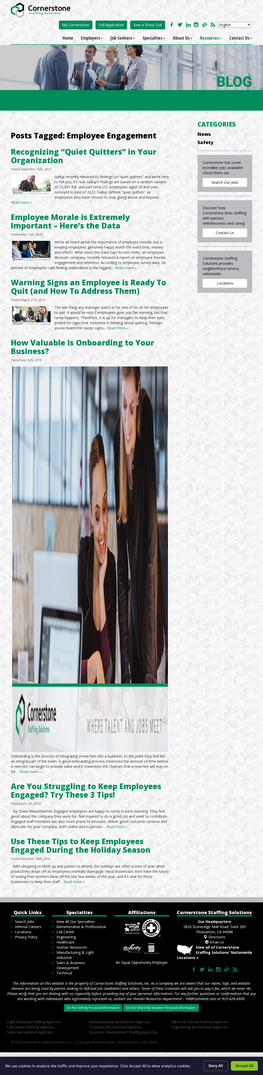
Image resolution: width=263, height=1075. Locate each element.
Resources (209, 38)
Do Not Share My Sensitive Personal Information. (161, 1008)
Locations (225, 283)
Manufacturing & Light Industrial (75, 955)
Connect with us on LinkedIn (188, 25)
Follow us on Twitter (180, 25)
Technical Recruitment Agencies (115, 1027)
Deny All (216, 1065)
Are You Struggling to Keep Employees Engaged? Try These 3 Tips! (86, 790)
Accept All (244, 1065)
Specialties (153, 38)
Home (67, 38)
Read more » (21, 202)
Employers (90, 38)
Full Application (111, 24)
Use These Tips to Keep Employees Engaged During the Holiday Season (81, 845)
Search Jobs (24, 921)
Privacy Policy (26, 937)
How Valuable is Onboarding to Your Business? (82, 346)
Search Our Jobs (225, 182)
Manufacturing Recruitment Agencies (120, 1021)
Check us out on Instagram (196, 25)
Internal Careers (28, 926)
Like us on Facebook (172, 25)
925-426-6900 (233, 998)
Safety (205, 142)
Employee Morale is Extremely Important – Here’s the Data (70, 221)
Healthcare (65, 942)
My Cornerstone (75, 24)
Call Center (65, 931)
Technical (64, 973)
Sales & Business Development (71, 965)
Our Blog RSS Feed (213, 25)
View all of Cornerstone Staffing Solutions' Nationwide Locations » (214, 952)
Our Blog (205, 25)
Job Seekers (121, 38)
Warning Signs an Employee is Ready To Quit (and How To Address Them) (88, 286)
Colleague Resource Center (96, 1042)
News (204, 134)
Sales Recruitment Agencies (30, 1032)
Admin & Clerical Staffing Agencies (199, 1021)
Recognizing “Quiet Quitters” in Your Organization (83, 155)
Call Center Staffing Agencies (31, 1027)
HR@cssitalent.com (201, 998)
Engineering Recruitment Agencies (199, 1027)
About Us (181, 38)
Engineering (66, 937)
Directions (216, 937)
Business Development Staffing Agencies (123, 1032)
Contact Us (239, 38)
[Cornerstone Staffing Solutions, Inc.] (41, 9)
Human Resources (72, 947)
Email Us (216, 942)
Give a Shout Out (148, 24)
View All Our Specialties (76, 921)
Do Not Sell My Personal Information (93, 1008)
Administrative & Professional (81, 926)
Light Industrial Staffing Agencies (34, 1021)
